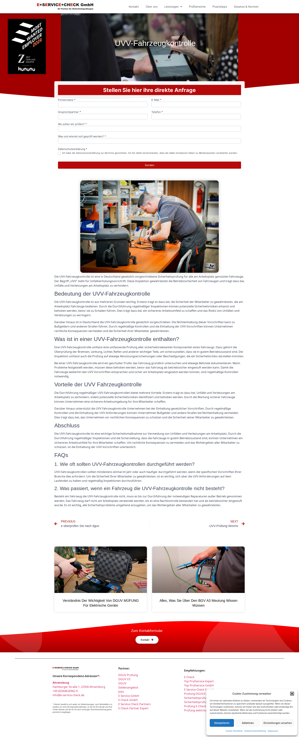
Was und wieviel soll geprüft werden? (82, 136)
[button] (292, 693)
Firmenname (66, 100)
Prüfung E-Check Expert (199, 706)
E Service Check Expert (199, 689)
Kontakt (134, 6)
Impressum (273, 731)
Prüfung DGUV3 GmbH (199, 694)
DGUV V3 (124, 679)
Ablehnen (248, 723)
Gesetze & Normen (246, 6)
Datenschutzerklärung (255, 731)
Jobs (121, 692)
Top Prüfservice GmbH (199, 685)
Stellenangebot (128, 687)
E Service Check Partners (134, 704)
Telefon (157, 112)
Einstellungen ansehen (278, 723)
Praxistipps (219, 6)
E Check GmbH (128, 700)
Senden (149, 165)
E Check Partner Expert (133, 708)
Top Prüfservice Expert (199, 681)
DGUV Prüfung (128, 675)
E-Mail (156, 100)
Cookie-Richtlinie (234, 731)
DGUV (122, 683)
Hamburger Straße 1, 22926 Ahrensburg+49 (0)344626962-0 (79, 687)
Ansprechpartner (69, 112)
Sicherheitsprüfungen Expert (203, 702)
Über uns (151, 6)
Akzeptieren (221, 723)
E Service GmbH (128, 696)
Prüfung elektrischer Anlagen (203, 710)
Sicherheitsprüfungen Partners (204, 698)
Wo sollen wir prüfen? (72, 124)
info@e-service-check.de (68, 695)
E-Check (189, 677)
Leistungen (171, 6)
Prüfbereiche (197, 6)
